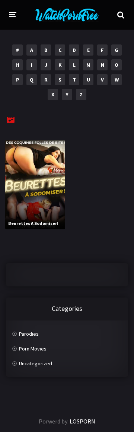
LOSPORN (82, 421)
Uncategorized (35, 363)
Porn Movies (33, 348)
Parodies (29, 333)
